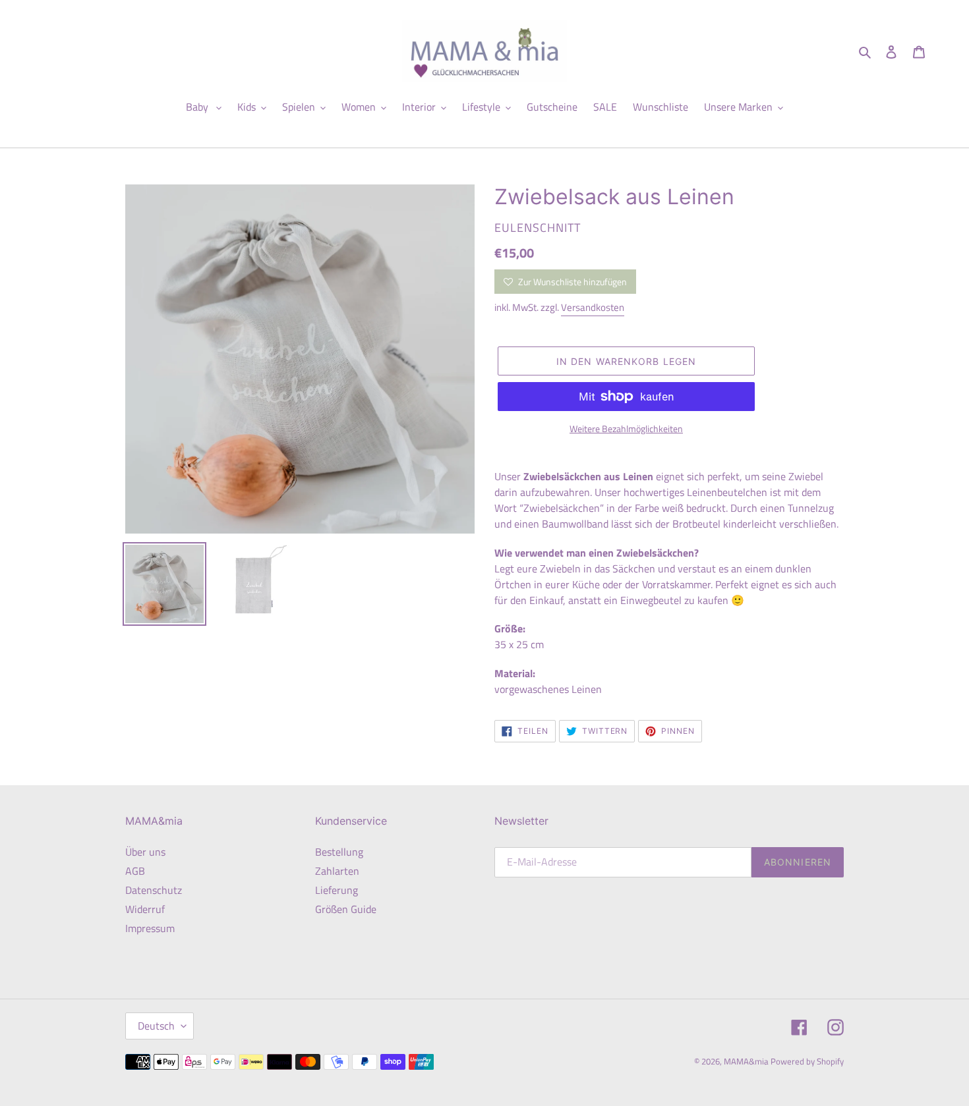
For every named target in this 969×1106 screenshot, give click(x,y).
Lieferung (336, 890)
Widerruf (145, 909)
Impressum (150, 928)
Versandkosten (592, 307)
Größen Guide (345, 909)
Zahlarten (337, 871)
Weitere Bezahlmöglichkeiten (626, 428)
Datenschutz (153, 890)
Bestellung (339, 852)
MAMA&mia (747, 1061)
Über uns (145, 852)
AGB (135, 871)
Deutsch (156, 1026)
